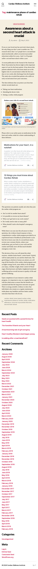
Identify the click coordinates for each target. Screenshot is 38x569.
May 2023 (5, 378)
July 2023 (5, 376)
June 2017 (6, 502)
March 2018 (6, 481)
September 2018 (8, 464)
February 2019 (7, 451)
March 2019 (6, 448)
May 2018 (5, 475)
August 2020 (7, 405)
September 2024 (8, 362)
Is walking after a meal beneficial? (15, 338)
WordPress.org (7, 557)
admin (15, 40)
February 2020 (7, 419)
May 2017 (5, 505)
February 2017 (7, 513)
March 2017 (6, 510)
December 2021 (8, 386)
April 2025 (6, 359)
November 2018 (8, 459)
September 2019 (8, 432)
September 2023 (8, 373)
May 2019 (5, 443)
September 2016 (8, 518)
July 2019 (5, 437)
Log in (4, 549)
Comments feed (8, 554)
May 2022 (5, 381)
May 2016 (5, 521)
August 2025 (7, 357)
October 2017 (7, 494)
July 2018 (5, 470)
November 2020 (8, 400)
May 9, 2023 (25, 40)
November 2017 (8, 491)
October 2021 (7, 389)
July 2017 (5, 499)
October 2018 (7, 462)
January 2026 (7, 354)
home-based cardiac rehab (22, 298)
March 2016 (6, 526)
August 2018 (6, 467)
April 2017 (6, 507)
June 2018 (6, 472)
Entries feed (6, 552)
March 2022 (6, 384)
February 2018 (7, 483)
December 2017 (8, 489)
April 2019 (6, 446)
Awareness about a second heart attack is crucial (19, 32)
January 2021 (7, 397)
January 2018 (7, 486)
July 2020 (6, 408)
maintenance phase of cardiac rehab (15, 300)
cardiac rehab (8, 298)
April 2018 (6, 478)
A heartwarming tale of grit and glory (16, 330)
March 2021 (6, 394)
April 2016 (6, 524)
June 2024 (6, 367)
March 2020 (6, 416)
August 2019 (6, 435)
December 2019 (8, 424)
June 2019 (6, 440)
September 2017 (8, 497)
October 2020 (7, 402)
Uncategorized (19, 24)
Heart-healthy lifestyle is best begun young (18, 334)
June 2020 (6, 411)
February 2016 (7, 529)
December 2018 (8, 456)
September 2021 (8, 392)
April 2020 (6, 413)
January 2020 (7, 421)
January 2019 (7, 454)
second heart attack (10, 304)
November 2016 (8, 516)
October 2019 (7, 429)
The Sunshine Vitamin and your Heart (16, 325)
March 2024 (6, 370)
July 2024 (5, 365)
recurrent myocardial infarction (21, 302)
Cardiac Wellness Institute (19, 4)
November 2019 (8, 427)
